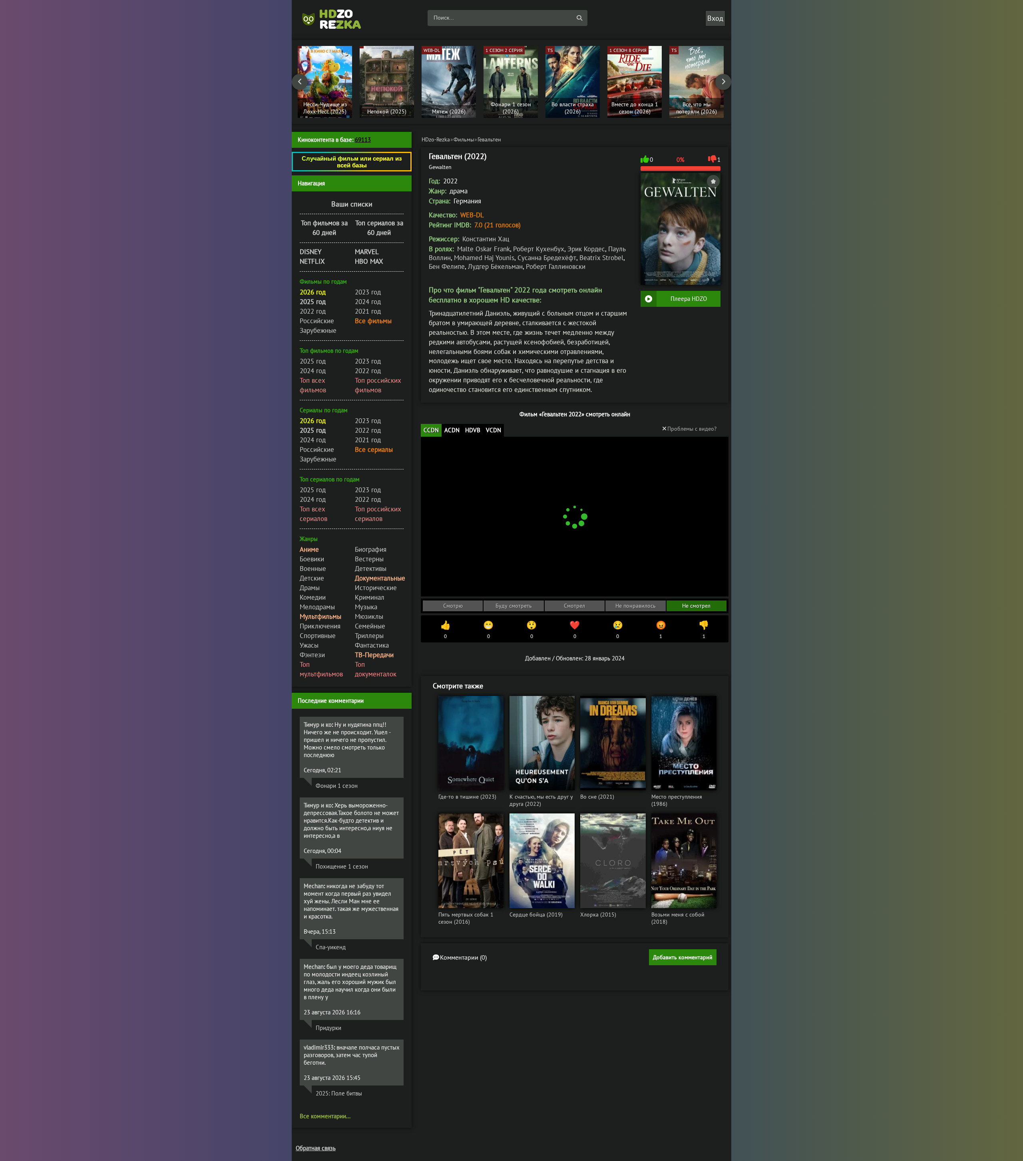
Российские (317, 320)
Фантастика (372, 645)
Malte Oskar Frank (483, 249)
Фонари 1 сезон (337, 785)
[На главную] (336, 18)
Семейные (370, 626)
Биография (370, 549)
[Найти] (579, 18)
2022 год (313, 311)
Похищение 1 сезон (342, 866)
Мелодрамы (317, 606)
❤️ (574, 630)
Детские (312, 578)
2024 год (368, 301)
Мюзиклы (369, 616)
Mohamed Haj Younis (484, 257)
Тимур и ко (318, 724)
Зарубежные (318, 330)
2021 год (368, 311)
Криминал (369, 597)
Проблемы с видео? (691, 428)
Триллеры (369, 635)
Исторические (376, 587)
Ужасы (309, 645)
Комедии (313, 597)
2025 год (313, 361)
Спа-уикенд (331, 947)
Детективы (370, 568)
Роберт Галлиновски (555, 266)
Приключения (320, 626)
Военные (313, 568)
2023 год (368, 292)
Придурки (328, 1028)
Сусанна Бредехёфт (546, 257)
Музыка (366, 606)
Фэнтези (312, 654)
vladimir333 (319, 1047)
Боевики (312, 559)
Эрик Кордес (586, 249)
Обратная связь (316, 1148)
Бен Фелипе (447, 266)
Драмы (310, 587)
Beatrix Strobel (601, 257)
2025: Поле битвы (339, 1093)
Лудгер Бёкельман (495, 266)
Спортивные (318, 635)
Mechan (314, 886)
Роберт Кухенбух (538, 249)
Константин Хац (485, 239)
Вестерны (369, 559)
